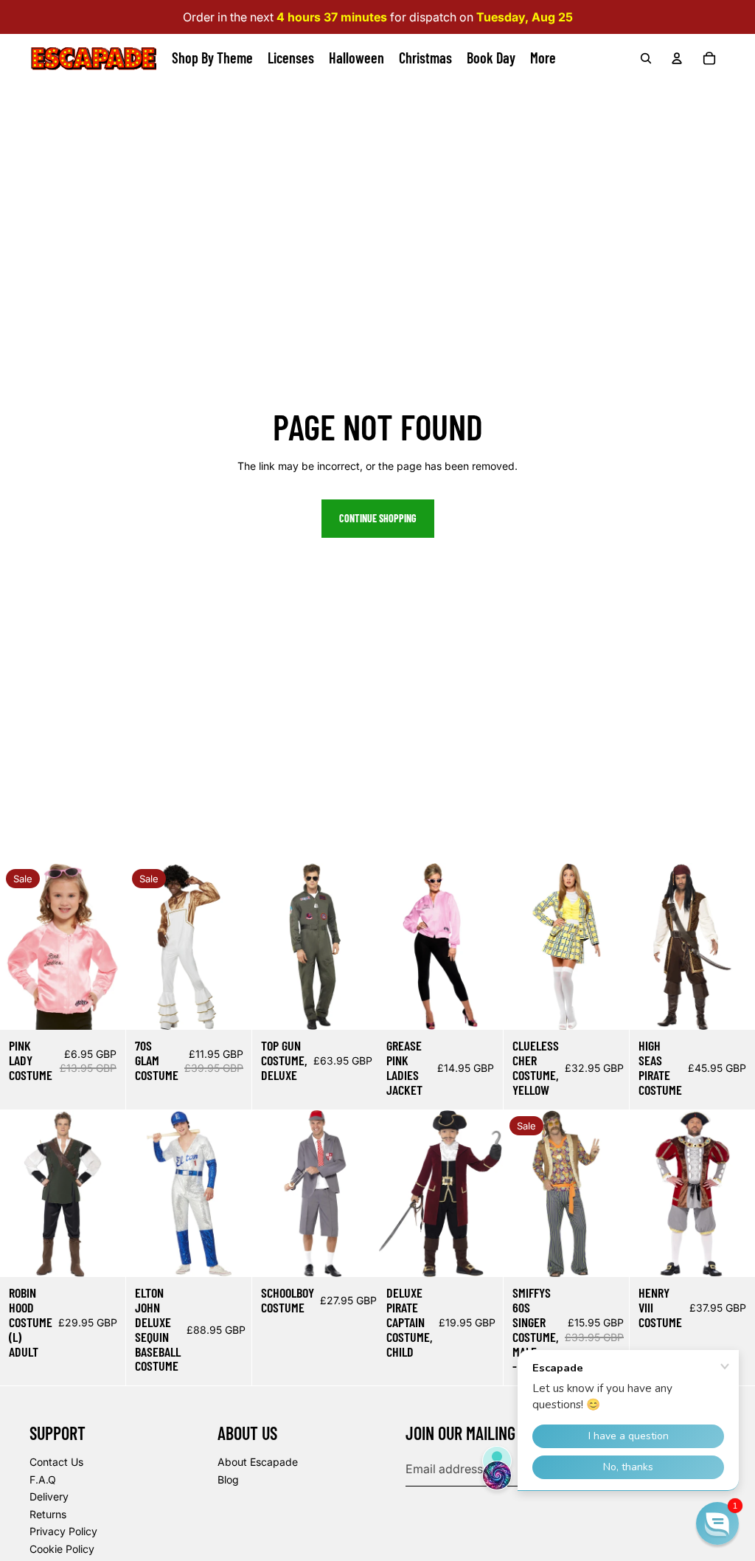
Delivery (49, 1496)
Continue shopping (378, 518)
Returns (47, 1514)
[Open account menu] (677, 58)
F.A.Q (42, 1479)
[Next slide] (113, 947)
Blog (228, 1479)
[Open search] (646, 58)
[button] (717, 1523)
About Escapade (258, 1462)
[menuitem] (543, 58)
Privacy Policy (63, 1531)
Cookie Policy (61, 1549)
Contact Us (56, 1462)
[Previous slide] (11, 947)
